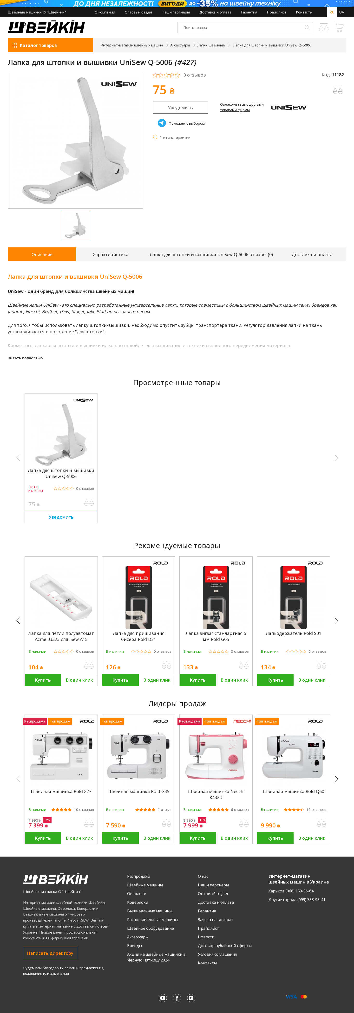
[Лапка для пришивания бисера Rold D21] (138, 627)
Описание (42, 254)
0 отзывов (195, 75)
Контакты (304, 12)
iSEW (84, 920)
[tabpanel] (75, 140)
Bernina (97, 920)
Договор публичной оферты (225, 945)
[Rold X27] (61, 785)
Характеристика (110, 254)
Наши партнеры (176, 12)
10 (84, 809)
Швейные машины (39, 908)
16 (316, 809)
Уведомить (180, 107)
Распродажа (138, 876)
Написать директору (50, 953)
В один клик (79, 680)
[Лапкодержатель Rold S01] (293, 627)
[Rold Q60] (293, 785)
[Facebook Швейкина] (177, 998)
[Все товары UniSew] (119, 89)
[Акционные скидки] (177, 3)
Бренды (134, 945)
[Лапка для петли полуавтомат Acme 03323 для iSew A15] (61, 627)
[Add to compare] (338, 90)
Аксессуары (137, 937)
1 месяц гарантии (175, 137)
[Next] (338, 621)
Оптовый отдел (138, 12)
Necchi (73, 920)
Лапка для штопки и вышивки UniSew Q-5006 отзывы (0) (211, 254)
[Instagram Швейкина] (191, 998)
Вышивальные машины (43, 914)
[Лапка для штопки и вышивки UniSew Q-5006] (61, 464)
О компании (105, 12)
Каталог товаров (38, 45)
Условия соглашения (217, 954)
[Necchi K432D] (216, 785)
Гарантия (249, 12)
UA (341, 12)
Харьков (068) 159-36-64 (291, 891)
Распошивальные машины (152, 919)
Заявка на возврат (215, 919)
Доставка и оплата (215, 12)
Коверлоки (86, 908)
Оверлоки (66, 908)
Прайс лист (276, 12)
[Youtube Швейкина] (163, 998)
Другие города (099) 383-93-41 (297, 899)
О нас (203, 876)
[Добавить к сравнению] (89, 502)
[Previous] (20, 621)
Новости (206, 937)
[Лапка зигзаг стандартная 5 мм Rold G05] (216, 627)
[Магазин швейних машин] (46, 31)
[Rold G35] (138, 785)
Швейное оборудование (150, 928)
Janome (59, 920)
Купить (43, 680)
